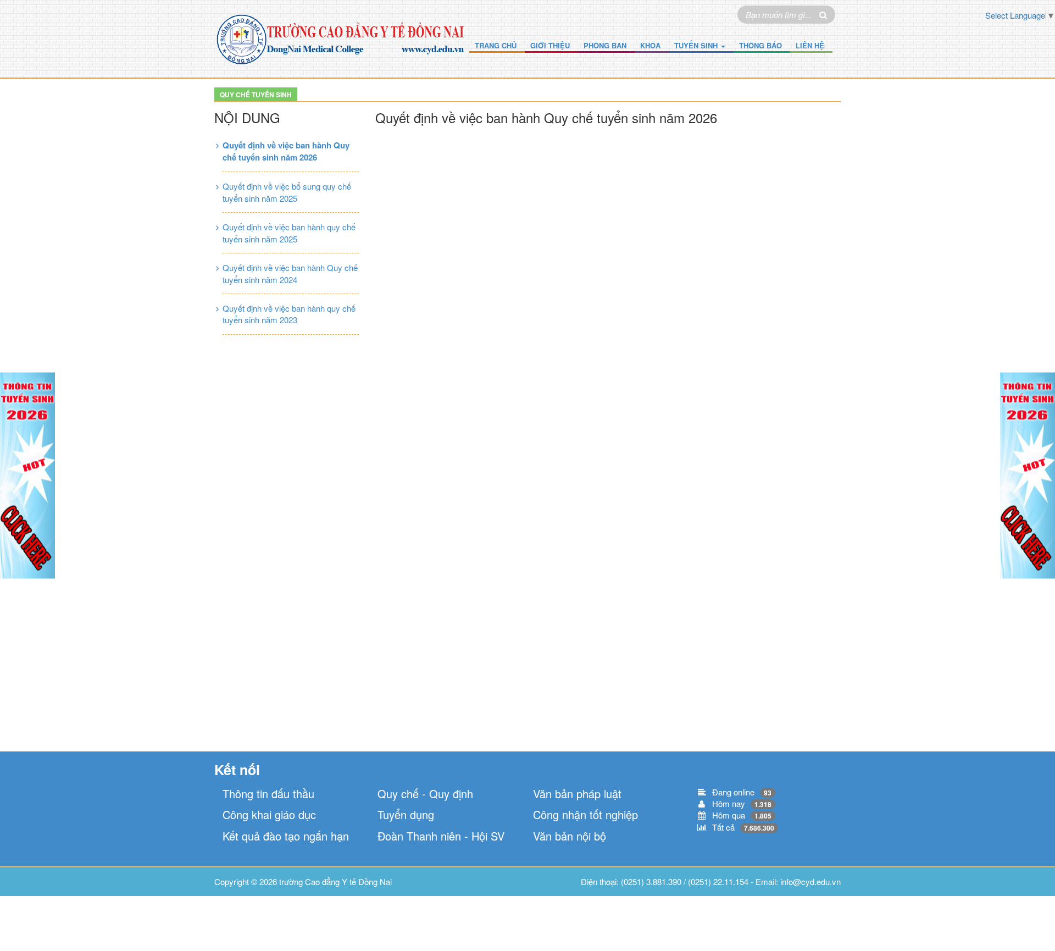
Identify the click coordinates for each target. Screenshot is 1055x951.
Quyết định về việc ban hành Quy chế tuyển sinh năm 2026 (286, 151)
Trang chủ (496, 45)
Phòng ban (605, 45)
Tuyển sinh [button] (697, 45)
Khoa (650, 45)
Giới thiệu (550, 45)
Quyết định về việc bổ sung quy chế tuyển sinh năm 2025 (287, 191)
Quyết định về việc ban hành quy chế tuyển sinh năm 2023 (289, 313)
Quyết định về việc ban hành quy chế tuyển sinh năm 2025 (289, 232)
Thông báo (760, 45)
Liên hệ (810, 45)
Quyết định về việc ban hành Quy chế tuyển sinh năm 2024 (290, 273)
